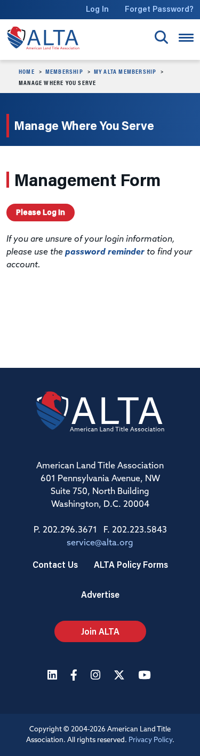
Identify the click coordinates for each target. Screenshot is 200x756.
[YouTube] (145, 676)
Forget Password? (159, 9)
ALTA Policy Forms (131, 564)
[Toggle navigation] (186, 38)
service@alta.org (100, 543)
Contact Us (55, 564)
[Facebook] (75, 676)
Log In (97, 9)
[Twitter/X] (120, 676)
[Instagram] (97, 676)
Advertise (100, 594)
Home (27, 71)
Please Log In (40, 212)
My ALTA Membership (125, 71)
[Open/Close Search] (161, 37)
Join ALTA (100, 631)
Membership (64, 71)
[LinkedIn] (53, 676)
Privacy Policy (150, 740)
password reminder (105, 252)
